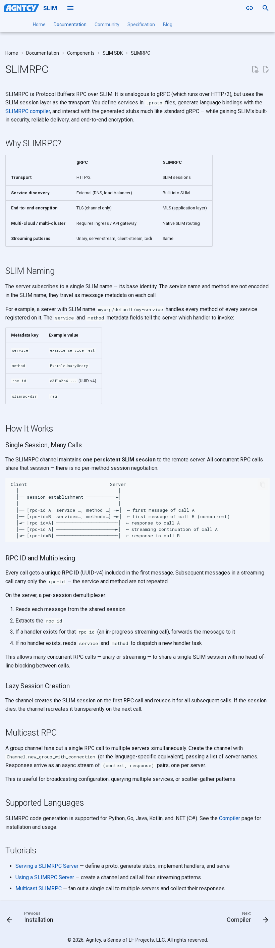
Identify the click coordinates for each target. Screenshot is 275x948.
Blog (167, 24)
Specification (141, 24)
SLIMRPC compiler (27, 111)
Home (39, 24)
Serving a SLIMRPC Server (46, 866)
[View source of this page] (255, 69)
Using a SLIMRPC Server (44, 877)
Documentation (70, 24)
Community (107, 24)
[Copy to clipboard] (263, 485)
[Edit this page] (266, 69)
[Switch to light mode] (249, 8)
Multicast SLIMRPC (38, 888)
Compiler (229, 818)
